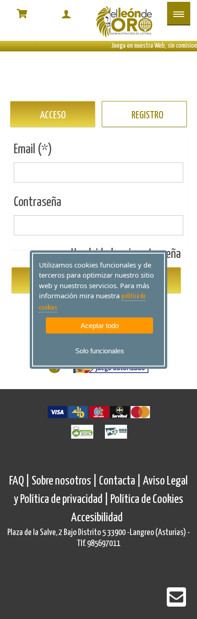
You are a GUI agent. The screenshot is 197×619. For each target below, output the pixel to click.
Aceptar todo (100, 325)
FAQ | (20, 481)
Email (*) (33, 149)
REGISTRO (147, 115)
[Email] (176, 603)
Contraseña (37, 202)
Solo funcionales (99, 351)
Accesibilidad (97, 518)
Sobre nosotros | (64, 481)
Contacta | (120, 481)
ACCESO (53, 115)
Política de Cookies (146, 499)
